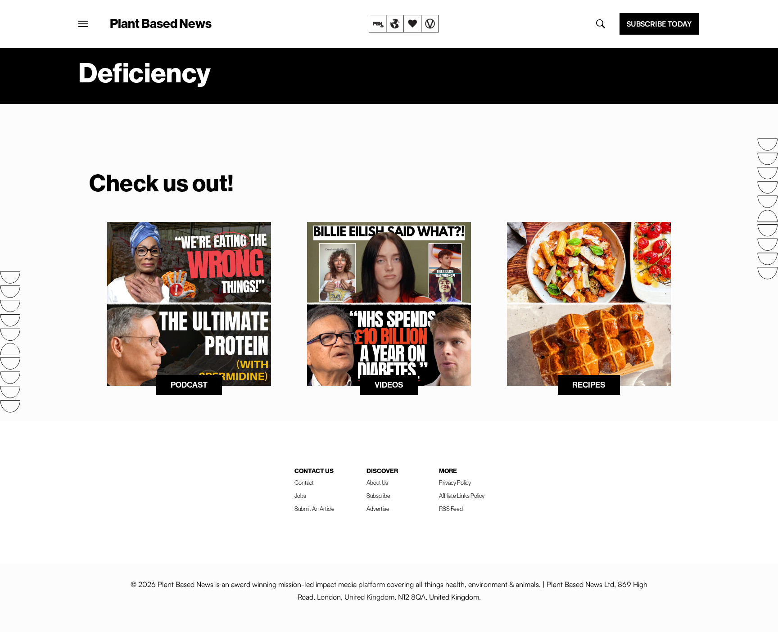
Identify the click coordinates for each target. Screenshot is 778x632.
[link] (404, 24)
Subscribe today (659, 23)
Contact (304, 482)
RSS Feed (451, 508)
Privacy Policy (455, 482)
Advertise (377, 508)
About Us (377, 482)
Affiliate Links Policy (461, 495)
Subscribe (378, 495)
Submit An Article (314, 508)
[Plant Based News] (83, 24)
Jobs (300, 495)
